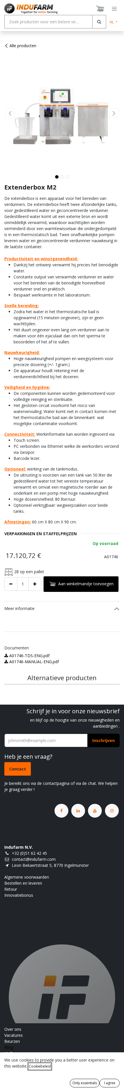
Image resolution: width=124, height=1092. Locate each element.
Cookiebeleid (40, 1066)
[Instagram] (112, 811)
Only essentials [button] (84, 1082)
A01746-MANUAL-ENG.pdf (33, 661)
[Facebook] (61, 811)
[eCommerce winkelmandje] (100, 8)
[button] (10, 113)
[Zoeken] (99, 21)
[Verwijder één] (10, 584)
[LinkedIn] (78, 811)
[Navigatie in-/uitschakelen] (114, 8)
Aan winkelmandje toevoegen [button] (86, 583)
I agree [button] (109, 1082)
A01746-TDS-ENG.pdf (29, 655)
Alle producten (23, 45)
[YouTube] (95, 811)
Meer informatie (19, 608)
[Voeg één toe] (34, 584)
